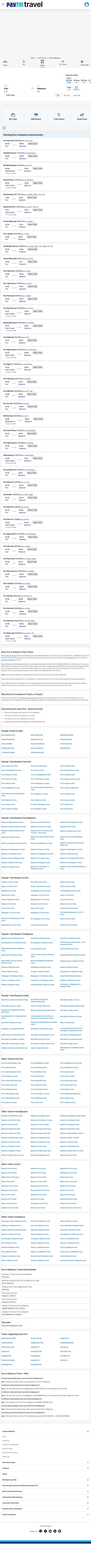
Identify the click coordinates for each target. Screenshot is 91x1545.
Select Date (32, 144)
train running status (7, 660)
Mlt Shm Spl (8, 416)
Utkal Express (8, 455)
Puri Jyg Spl (8, 234)
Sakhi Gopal (9, 185)
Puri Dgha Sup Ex (10, 443)
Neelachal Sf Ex (9, 207)
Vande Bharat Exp (10, 246)
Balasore (22, 146)
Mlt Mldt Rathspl (9, 165)
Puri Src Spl (8, 403)
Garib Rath (7, 494)
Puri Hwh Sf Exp (9, 430)
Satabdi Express (9, 153)
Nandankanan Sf (9, 194)
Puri (6, 146)
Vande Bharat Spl (10, 258)
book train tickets (11, 655)
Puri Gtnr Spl (8, 546)
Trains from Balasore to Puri (12, 1325)
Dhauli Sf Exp (8, 180)
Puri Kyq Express (10, 308)
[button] (76, 88)
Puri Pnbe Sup (9, 559)
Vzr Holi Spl (8, 596)
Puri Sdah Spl (8, 337)
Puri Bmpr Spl (8, 633)
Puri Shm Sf (8, 482)
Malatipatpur (10, 171)
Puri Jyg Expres (9, 283)
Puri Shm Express (10, 571)
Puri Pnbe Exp (8, 271)
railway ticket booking (28, 698)
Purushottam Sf (9, 470)
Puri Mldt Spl (8, 391)
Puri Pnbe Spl (8, 296)
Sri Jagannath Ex (10, 534)
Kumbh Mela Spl (9, 221)
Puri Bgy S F (8, 364)
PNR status (70, 658)
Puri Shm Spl (8, 140)
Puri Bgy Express (10, 350)
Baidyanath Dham (10, 323)
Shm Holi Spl (8, 583)
